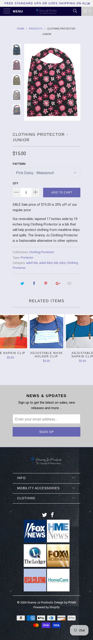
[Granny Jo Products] (46, 11)
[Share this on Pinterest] (46, 284)
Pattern (19, 164)
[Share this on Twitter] (22, 284)
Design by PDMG (65, 602)
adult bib (32, 262)
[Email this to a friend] (69, 284)
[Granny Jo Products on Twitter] (44, 515)
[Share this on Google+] (58, 284)
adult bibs (46, 262)
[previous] (28, 84)
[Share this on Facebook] (34, 284)
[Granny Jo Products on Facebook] (52, 515)
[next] (76, 84)
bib (56, 262)
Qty (15, 183)
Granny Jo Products (40, 602)
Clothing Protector (41, 252)
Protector (27, 257)
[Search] (74, 11)
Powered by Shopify (46, 607)
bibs (62, 262)
